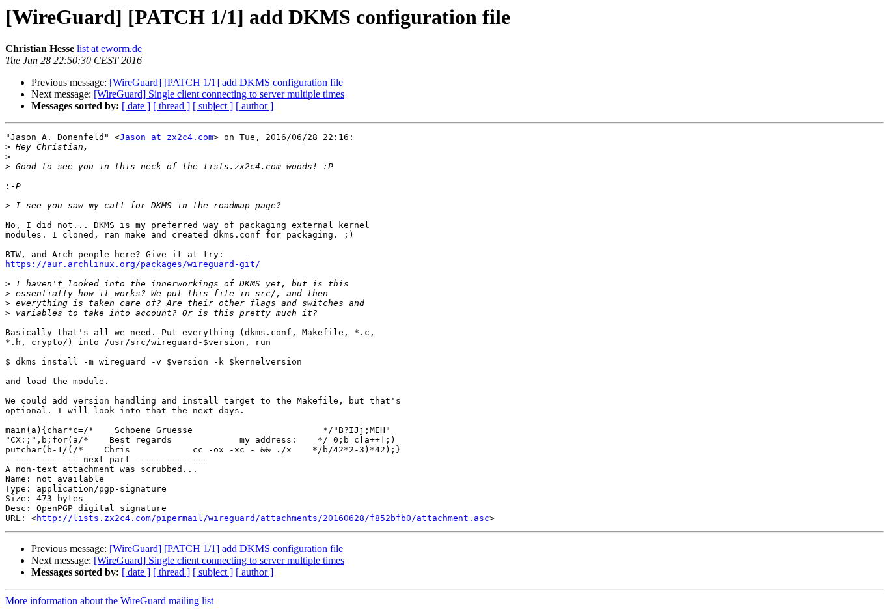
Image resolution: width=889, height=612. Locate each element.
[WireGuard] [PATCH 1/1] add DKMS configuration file (226, 82)
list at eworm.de (109, 48)
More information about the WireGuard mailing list (109, 600)
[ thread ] (171, 105)
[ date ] (136, 105)
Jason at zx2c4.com (166, 137)
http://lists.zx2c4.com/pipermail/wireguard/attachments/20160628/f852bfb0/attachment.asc (262, 518)
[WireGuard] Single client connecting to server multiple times (219, 94)
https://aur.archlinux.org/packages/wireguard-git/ (132, 264)
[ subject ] (213, 105)
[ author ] (254, 105)
